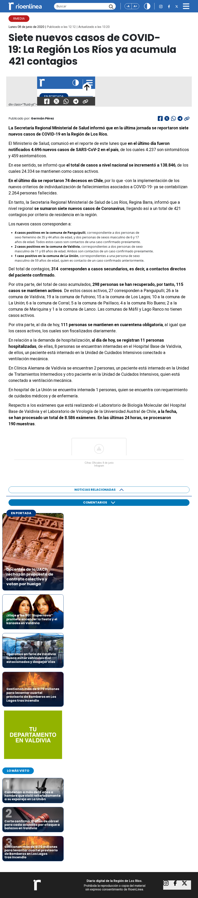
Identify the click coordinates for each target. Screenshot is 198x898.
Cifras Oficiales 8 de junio (99, 462)
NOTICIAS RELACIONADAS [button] (95, 489)
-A (128, 6)
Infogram (99, 465)
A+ (135, 6)
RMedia (19, 18)
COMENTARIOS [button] (95, 502)
